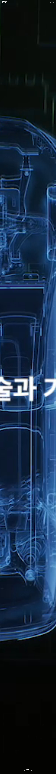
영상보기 (27, 769)
